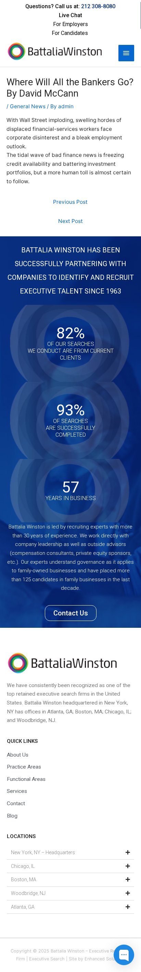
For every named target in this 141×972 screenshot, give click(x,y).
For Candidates (70, 33)
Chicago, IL (23, 866)
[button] (70, 853)
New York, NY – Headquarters (43, 852)
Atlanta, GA (23, 907)
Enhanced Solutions (105, 958)
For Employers (70, 24)
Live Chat (70, 15)
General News (28, 106)
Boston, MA (23, 879)
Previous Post (70, 202)
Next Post (70, 221)
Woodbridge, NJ (28, 893)
